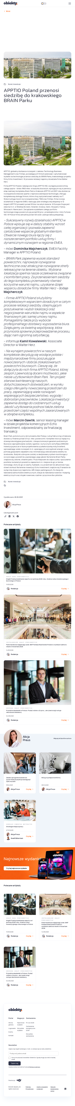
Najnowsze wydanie (20, 1024)
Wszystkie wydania (20, 1029)
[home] (11, 3)
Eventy (10, 1032)
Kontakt (10, 1035)
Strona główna (10, 1024)
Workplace (9, 824)
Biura (14, 576)
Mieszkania (9, 708)
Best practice (27, 824)
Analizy (8, 576)
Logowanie (12, 1028)
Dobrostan (18, 824)
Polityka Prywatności (29, 1088)
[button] (69, 3)
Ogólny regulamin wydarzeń (42, 1088)
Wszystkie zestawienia (30, 1035)
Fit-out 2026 (30, 1023)
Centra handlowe (12, 642)
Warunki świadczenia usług (54, 1089)
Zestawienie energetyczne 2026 (30, 1028)
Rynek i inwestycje (14, 84)
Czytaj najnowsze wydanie (16, 868)
